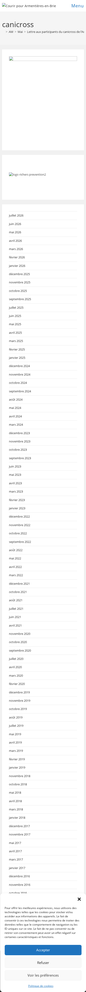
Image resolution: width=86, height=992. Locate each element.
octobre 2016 (18, 893)
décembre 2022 (19, 516)
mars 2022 (16, 575)
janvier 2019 (17, 767)
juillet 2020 (16, 659)
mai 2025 (15, 324)
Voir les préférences (43, 975)
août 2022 (15, 550)
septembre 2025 (20, 299)
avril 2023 (15, 483)
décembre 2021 (19, 584)
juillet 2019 (16, 726)
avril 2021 (15, 625)
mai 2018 (15, 792)
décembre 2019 (19, 692)
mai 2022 (15, 558)
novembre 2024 (19, 374)
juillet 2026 (16, 215)
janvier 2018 (17, 817)
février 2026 (17, 257)
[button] (79, 899)
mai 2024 (15, 408)
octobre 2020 (18, 642)
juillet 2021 (16, 609)
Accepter (43, 950)
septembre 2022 (20, 542)
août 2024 (15, 399)
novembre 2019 (19, 700)
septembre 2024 (20, 391)
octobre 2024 (18, 383)
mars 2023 (16, 491)
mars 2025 (16, 341)
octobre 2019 (18, 709)
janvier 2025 (17, 358)
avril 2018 (15, 801)
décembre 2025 (19, 274)
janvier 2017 (17, 868)
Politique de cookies (40, 986)
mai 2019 (15, 734)
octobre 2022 (18, 533)
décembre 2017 (19, 826)
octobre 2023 (18, 450)
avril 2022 (15, 567)
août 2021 (15, 600)
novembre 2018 (19, 776)
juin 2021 (15, 617)
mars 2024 (16, 424)
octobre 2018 (18, 784)
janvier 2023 (17, 508)
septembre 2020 (20, 650)
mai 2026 (15, 232)
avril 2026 (15, 241)
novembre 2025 (19, 282)
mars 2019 (16, 751)
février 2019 (17, 759)
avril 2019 (15, 742)
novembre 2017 (19, 834)
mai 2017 (15, 843)
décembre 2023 (19, 433)
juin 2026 (15, 224)
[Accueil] (3, 32)
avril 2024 (15, 416)
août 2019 (15, 717)
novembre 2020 (19, 634)
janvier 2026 (17, 266)
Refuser (43, 962)
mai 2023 (15, 475)
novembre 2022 (19, 525)
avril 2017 (15, 851)
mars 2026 (16, 249)
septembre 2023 (20, 458)
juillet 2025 (16, 307)
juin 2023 (15, 466)
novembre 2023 (19, 441)
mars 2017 (16, 859)
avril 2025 (15, 333)
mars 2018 (16, 809)
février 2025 (17, 349)
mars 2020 (16, 675)
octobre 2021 (18, 592)
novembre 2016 (19, 885)
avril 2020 (15, 667)
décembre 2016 (19, 876)
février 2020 (17, 684)
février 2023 (17, 500)
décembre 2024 (19, 366)
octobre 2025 (18, 291)
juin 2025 (15, 316)
